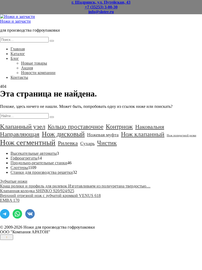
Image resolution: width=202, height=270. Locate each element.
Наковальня (149, 126)
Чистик (107, 142)
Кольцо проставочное (75, 126)
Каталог (18, 53)
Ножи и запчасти (15, 21)
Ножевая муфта (103, 134)
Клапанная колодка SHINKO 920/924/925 (37, 191)
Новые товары (34, 63)
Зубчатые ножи (13, 181)
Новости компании (38, 72)
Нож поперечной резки (181, 135)
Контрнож (119, 126)
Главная (18, 49)
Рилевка (68, 143)
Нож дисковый (63, 134)
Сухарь (87, 143)
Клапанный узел (22, 126)
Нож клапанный (142, 134)
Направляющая (19, 134)
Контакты (19, 77)
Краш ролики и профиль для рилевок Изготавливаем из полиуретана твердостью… (75, 186)
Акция (27, 68)
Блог (15, 58)
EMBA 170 (9, 200)
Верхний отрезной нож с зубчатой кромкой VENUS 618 (50, 195)
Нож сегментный (27, 142)
